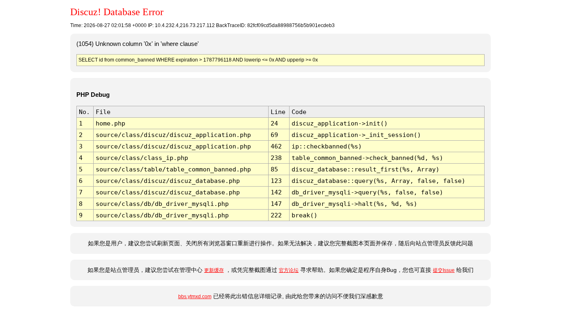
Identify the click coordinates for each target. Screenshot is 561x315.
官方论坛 (289, 270)
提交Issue (444, 270)
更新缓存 (214, 270)
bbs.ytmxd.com (195, 296)
